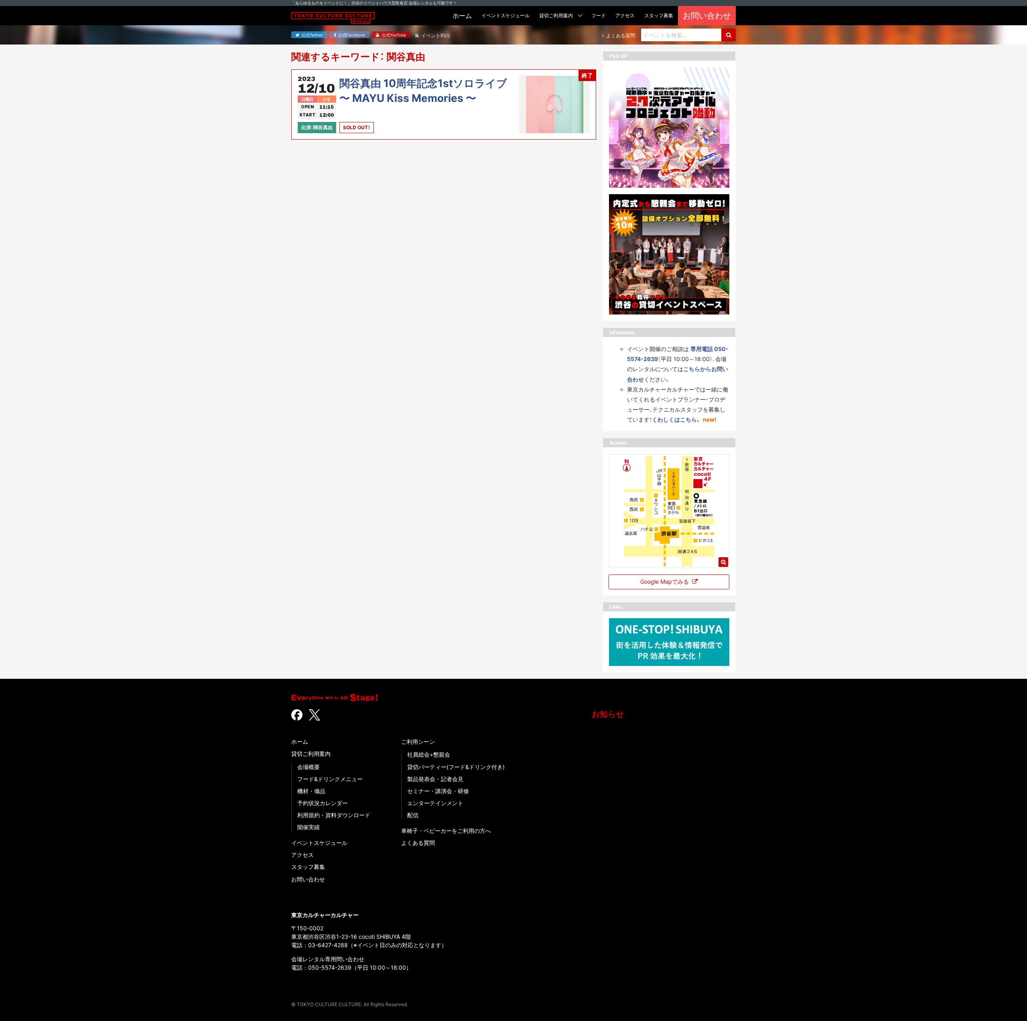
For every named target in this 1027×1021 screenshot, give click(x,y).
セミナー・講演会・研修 (438, 791)
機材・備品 (311, 791)
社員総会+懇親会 (428, 754)
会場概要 (308, 766)
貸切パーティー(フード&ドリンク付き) (456, 766)
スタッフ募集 (308, 866)
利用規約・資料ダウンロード (333, 815)
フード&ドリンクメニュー (330, 778)
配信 (412, 815)
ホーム (299, 741)
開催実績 (308, 827)
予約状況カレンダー (322, 803)
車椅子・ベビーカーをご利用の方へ (446, 830)
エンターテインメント (435, 803)
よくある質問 (418, 842)
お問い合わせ (308, 879)
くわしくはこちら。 (676, 419)
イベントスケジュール (319, 842)
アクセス (302, 854)
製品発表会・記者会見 (435, 778)
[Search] (728, 34)
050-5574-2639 (329, 967)
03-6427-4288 (328, 945)
